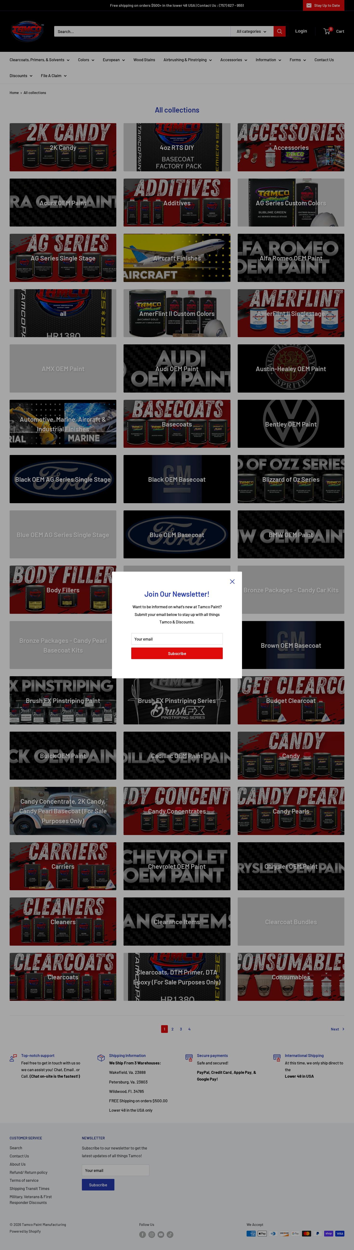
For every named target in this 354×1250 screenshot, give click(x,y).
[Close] (232, 581)
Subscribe (177, 653)
